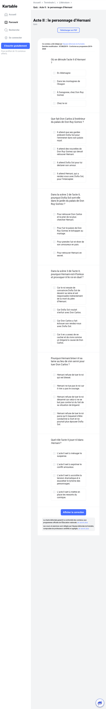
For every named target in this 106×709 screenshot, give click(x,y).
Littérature (64, 2)
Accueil (12, 14)
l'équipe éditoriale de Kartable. (74, 44)
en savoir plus (82, 523)
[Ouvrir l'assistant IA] (100, 703)
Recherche (14, 30)
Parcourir (13, 22)
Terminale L (50, 2)
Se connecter (15, 37)
